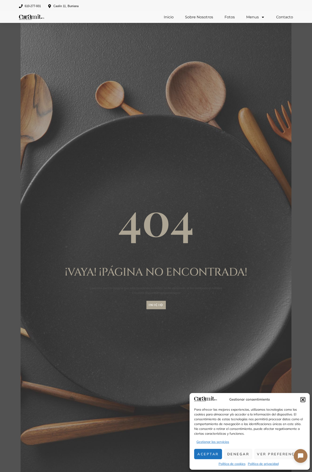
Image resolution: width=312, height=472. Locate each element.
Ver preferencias (280, 454)
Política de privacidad (263, 464)
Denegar (238, 454)
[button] (303, 399)
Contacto (284, 17)
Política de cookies (232, 464)
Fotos (230, 17)
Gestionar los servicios (212, 442)
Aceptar (208, 454)
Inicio (169, 17)
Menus (252, 17)
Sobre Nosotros (199, 17)
